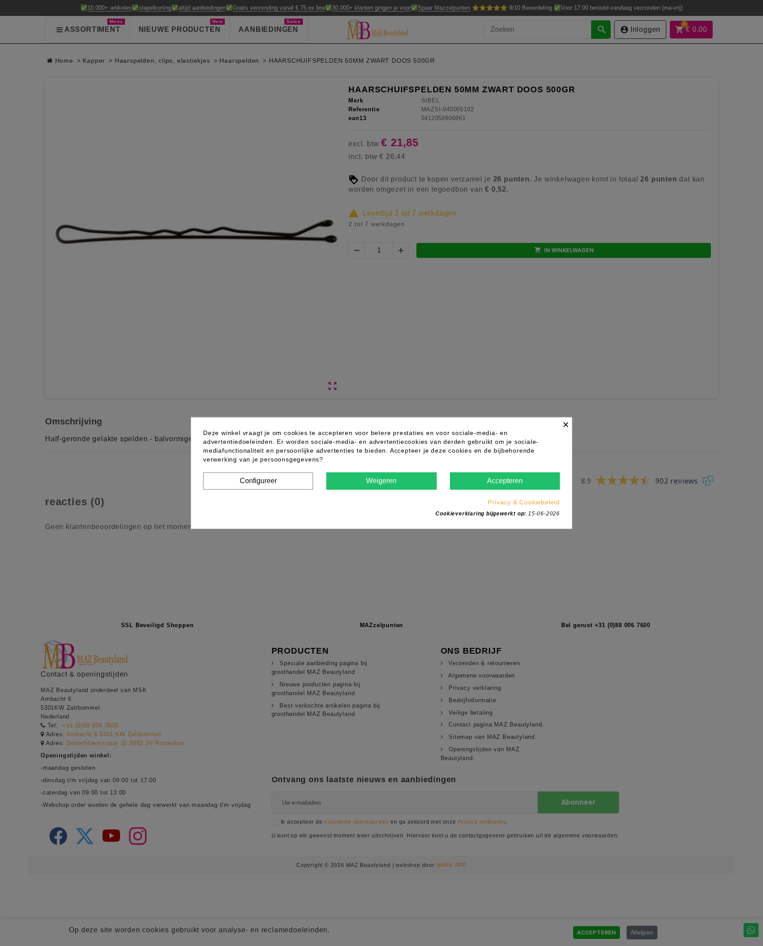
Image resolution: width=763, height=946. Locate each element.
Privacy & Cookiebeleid (524, 501)
